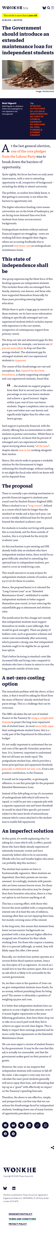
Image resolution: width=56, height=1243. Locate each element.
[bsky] (6, 1188)
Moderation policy (20, 1214)
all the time (42, 446)
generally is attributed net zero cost (21, 769)
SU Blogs (6, 20)
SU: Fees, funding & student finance (36, 131)
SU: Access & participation (38, 112)
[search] (48, 7)
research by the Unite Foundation (23, 372)
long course (35, 505)
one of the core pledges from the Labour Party (24, 153)
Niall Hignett (9, 103)
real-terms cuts (22, 245)
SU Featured (37, 108)
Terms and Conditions (22, 1219)
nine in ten (25, 450)
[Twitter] (44, 7)
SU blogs (35, 106)
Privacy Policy (18, 1224)
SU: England (37, 124)
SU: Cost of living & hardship (37, 119)
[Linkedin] (12, 1188)
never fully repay (44, 726)
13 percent (20, 360)
